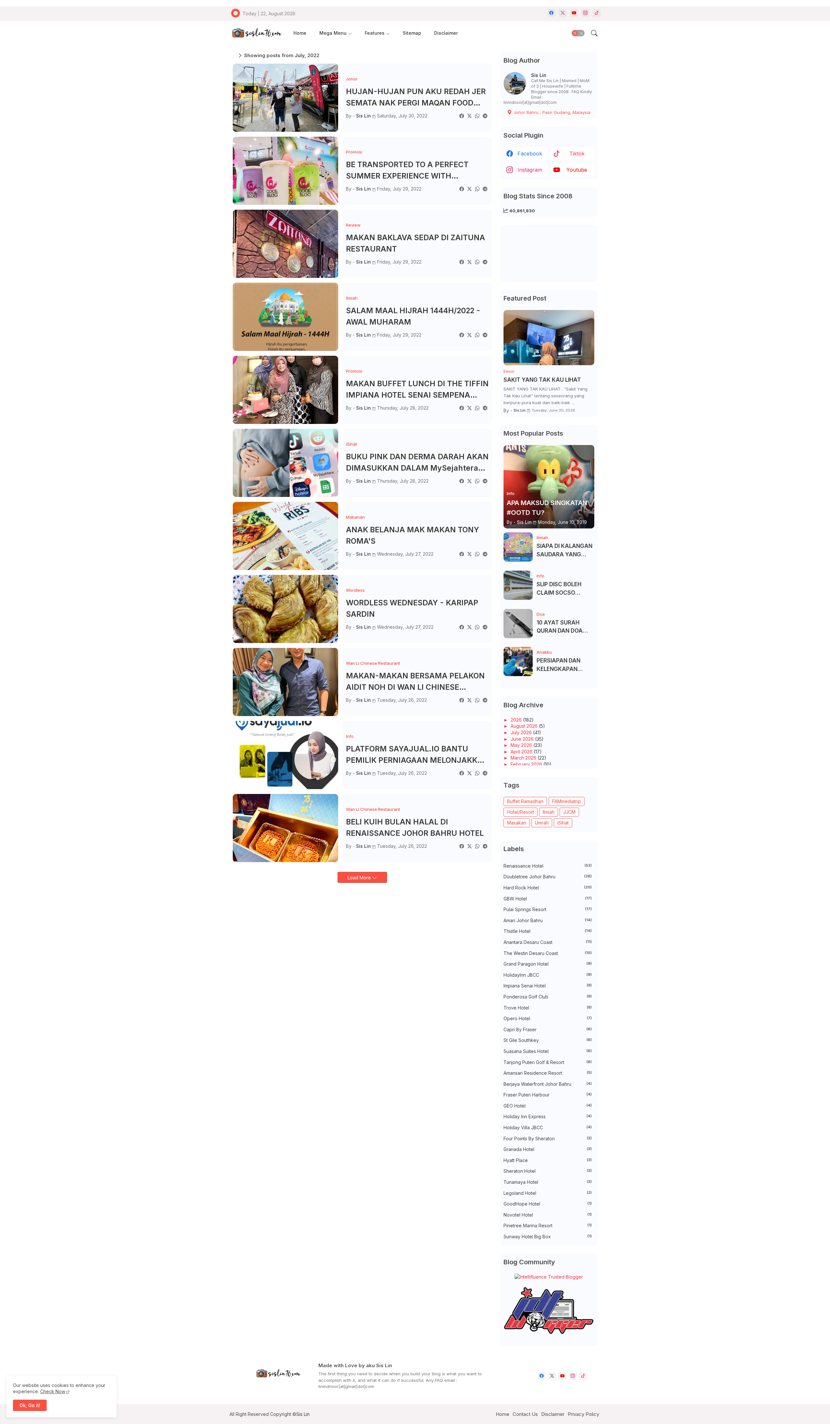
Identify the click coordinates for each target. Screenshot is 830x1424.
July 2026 (522, 732)
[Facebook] (461, 115)
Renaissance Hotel (548, 866)
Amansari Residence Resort (548, 1073)
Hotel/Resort (520, 812)
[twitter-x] (563, 13)
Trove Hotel (548, 1007)
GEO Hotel (548, 1105)
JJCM (569, 812)
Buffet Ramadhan (525, 801)
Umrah (542, 822)
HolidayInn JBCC (548, 975)
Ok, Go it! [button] (29, 1405)
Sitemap (412, 33)
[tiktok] (597, 13)
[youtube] (574, 13)
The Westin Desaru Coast (548, 953)
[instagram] (585, 13)
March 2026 (524, 758)
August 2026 (525, 726)
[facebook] (551, 13)
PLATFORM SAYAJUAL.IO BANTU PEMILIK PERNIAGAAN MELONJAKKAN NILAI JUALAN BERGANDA (417, 755)
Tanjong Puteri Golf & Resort (548, 1062)
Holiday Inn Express (548, 1116)
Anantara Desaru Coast (548, 942)
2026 (517, 720)
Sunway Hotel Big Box (548, 1236)
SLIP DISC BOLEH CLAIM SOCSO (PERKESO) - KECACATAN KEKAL (564, 589)
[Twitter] (469, 115)
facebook (529, 153)
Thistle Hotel (548, 931)
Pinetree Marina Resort (548, 1225)
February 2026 (527, 764)
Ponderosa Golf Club (548, 996)
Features (375, 33)
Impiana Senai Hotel (548, 985)
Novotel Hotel (548, 1215)
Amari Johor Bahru (548, 920)
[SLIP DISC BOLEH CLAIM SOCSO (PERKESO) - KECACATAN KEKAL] (518, 585)
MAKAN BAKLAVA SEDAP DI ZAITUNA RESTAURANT (415, 243)
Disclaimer (446, 33)
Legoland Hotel (548, 1193)
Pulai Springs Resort (548, 909)
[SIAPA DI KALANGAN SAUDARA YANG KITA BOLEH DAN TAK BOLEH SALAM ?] (518, 547)
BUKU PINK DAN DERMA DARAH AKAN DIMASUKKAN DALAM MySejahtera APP (417, 463)
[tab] (300, 33)
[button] (578, 33)
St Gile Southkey (548, 1040)
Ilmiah (548, 812)
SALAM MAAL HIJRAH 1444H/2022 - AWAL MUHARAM (413, 316)
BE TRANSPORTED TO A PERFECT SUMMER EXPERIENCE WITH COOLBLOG (407, 170)
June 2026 (523, 739)
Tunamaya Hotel (548, 1182)
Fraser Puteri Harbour (548, 1094)
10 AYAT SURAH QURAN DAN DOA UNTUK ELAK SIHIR (562, 627)
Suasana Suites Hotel (548, 1051)
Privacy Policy (583, 1414)
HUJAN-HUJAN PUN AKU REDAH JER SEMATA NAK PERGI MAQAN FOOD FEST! (416, 97)
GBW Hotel (548, 898)
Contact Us (525, 1414)
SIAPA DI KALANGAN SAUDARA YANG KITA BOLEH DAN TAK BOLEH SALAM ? (565, 551)
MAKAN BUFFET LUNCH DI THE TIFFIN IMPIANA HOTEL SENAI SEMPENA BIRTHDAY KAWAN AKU (417, 390)
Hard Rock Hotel (548, 887)
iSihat (563, 822)
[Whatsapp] (477, 115)
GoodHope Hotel (548, 1204)
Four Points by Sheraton (548, 1138)
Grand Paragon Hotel (548, 964)
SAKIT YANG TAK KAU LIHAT (542, 380)
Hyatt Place (548, 1160)
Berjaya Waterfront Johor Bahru (548, 1084)
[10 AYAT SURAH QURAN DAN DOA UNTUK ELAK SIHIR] (518, 623)
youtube (576, 170)
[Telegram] (485, 115)
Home (299, 33)
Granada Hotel (548, 1149)
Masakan (516, 822)
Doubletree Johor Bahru (548, 876)
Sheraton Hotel (548, 1171)
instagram (529, 170)
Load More (360, 877)
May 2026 (522, 745)
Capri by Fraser (548, 1029)
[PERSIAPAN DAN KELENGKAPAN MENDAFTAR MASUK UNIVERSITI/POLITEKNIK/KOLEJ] (518, 661)
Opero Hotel (548, 1018)
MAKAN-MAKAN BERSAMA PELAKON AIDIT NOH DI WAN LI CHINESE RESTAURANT (415, 682)
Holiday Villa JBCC (548, 1127)
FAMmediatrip (566, 801)
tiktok (577, 153)
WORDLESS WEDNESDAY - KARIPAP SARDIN (412, 608)
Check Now (52, 1391)
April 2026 (522, 751)
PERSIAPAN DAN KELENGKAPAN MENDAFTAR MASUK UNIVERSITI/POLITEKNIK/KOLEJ (565, 665)
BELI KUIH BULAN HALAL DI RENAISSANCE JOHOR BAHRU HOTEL (415, 827)
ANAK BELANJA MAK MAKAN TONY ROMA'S (412, 535)
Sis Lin (538, 75)
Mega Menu (333, 33)
